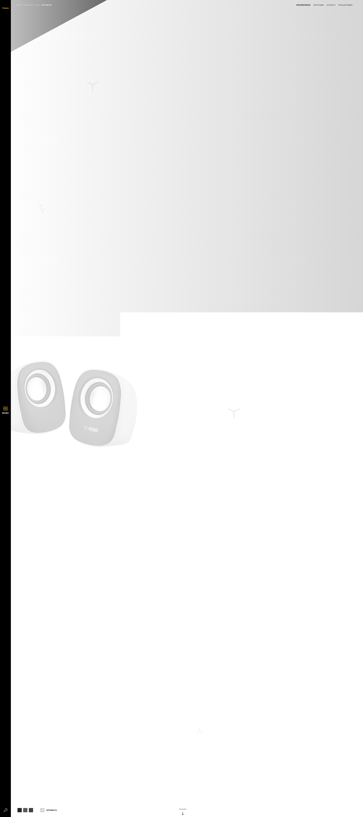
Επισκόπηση (303, 5)
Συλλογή (331, 5)
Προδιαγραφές (345, 5)
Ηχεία (37, 5)
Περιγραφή (318, 5)
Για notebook (28, 5)
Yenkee (18, 5)
